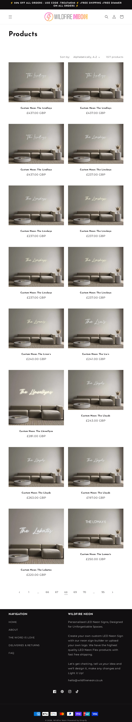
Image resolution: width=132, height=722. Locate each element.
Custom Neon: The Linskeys (96, 170)
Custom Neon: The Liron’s (36, 354)
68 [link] (66, 592)
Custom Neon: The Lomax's (95, 554)
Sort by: (65, 57)
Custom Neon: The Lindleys (36, 108)
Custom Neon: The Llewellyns (36, 431)
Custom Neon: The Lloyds (95, 416)
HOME (13, 622)
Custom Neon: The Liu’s (95, 354)
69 (75, 592)
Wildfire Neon (60, 720)
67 (56, 592)
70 (84, 592)
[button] (10, 17)
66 (47, 592)
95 (103, 592)
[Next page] (112, 592)
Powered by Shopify (77, 720)
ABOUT (13, 629)
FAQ (11, 653)
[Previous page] (19, 592)
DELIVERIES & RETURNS (24, 645)
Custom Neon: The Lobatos (36, 570)
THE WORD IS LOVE (22, 637)
